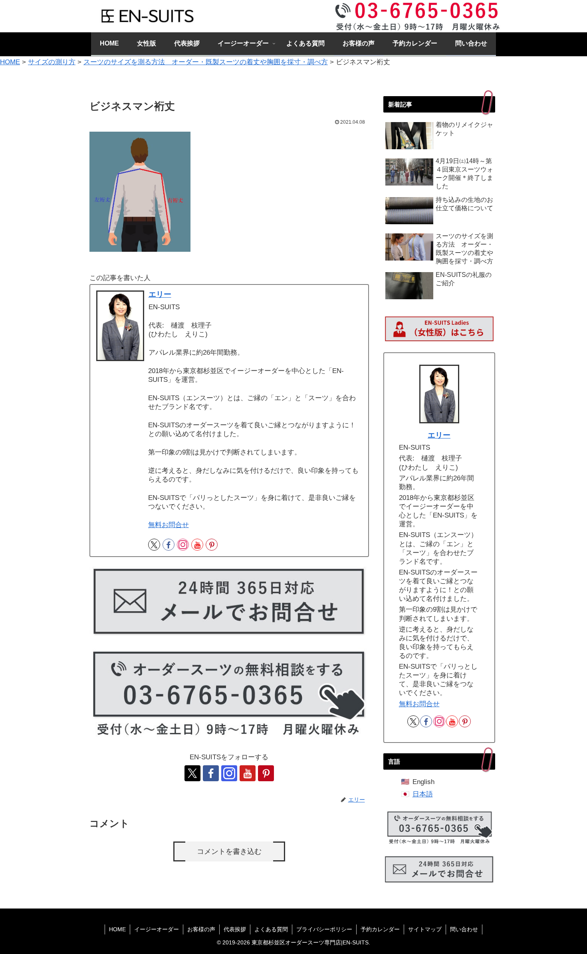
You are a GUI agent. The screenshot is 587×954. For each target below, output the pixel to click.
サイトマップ (425, 929)
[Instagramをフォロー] (183, 545)
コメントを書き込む (229, 851)
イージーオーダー (156, 929)
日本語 (422, 794)
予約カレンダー (380, 929)
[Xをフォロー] (154, 545)
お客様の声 (201, 929)
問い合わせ (464, 929)
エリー (160, 294)
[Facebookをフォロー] (169, 545)
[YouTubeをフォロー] (197, 545)
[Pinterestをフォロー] (212, 545)
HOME (117, 929)
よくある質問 (271, 929)
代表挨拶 (235, 929)
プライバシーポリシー (324, 929)
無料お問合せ (168, 525)
